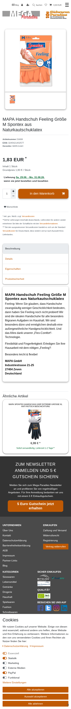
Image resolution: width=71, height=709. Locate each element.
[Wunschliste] (45, 5)
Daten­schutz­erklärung (16, 646)
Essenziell (13, 653)
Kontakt (7, 535)
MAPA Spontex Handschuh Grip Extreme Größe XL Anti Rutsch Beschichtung (35, 405)
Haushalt (7, 597)
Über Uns (8, 530)
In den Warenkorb (42, 193)
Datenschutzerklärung (15, 540)
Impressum (9, 555)
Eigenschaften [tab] (13, 268)
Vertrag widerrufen (56, 546)
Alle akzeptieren (35, 689)
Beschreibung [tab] (12, 248)
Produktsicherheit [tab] (14, 278)
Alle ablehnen (35, 703)
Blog (17, 5)
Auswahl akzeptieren (35, 696)
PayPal (12, 672)
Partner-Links (10, 560)
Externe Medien (16, 668)
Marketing (13, 663)
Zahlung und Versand (55, 530)
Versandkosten (28, 216)
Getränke (8, 587)
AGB (5, 550)
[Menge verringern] (13, 196)
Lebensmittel (10, 581)
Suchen (38, 5)
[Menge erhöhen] (13, 191)
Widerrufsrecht (51, 535)
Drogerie (7, 592)
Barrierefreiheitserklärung (16, 545)
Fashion (7, 607)
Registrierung (50, 540)
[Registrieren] (28, 5)
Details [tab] (9, 258)
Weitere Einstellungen (14, 682)
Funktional (13, 677)
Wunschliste (12, 207)
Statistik (12, 658)
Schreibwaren (10, 612)
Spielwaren (9, 602)
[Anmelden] (22, 5)
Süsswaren (9, 576)
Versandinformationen (49, 224)
